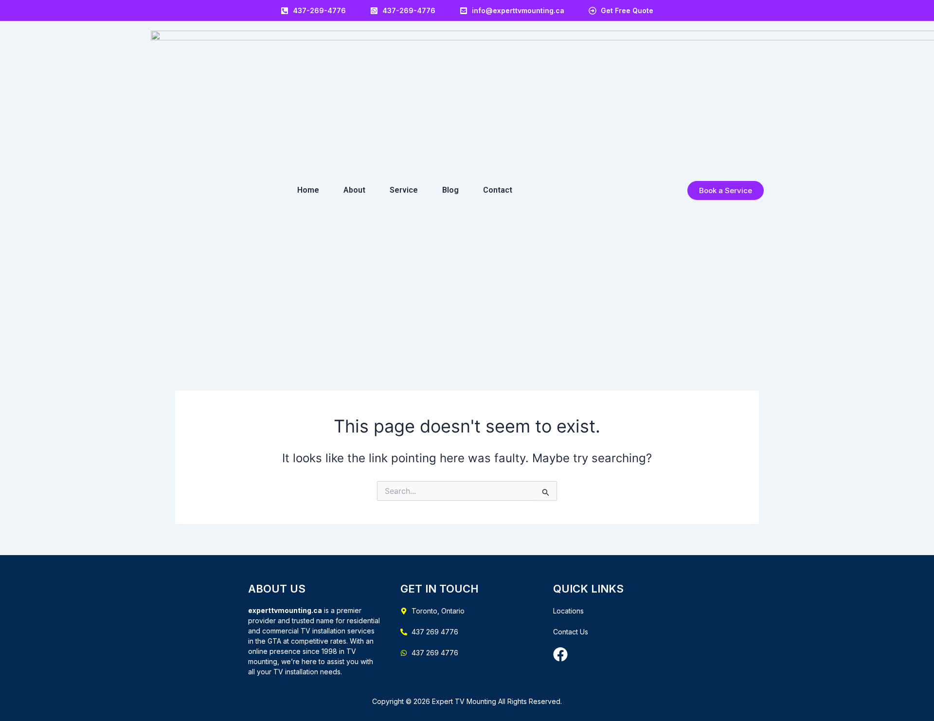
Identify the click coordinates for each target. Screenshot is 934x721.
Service (404, 190)
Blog (450, 190)
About (354, 190)
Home (308, 190)
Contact (497, 190)
